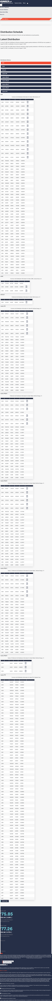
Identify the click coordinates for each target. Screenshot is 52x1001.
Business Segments (4, 7)
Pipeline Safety (18, 3)
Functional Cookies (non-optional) (7, 983)
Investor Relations (4, 9)
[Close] (5, 23)
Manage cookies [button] (6, 960)
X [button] (0, 965)
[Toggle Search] (27, 3)
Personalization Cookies (6, 993)
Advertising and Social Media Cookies (8, 998)
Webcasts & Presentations (7, 3)
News (24, 3)
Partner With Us (5, 19)
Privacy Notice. (37, 968)
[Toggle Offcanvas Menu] (1, 5)
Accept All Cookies (7, 962)
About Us (2, 14)
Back (3, 23)
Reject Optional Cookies (8, 961)
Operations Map (4, 12)
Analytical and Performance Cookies (8, 988)
